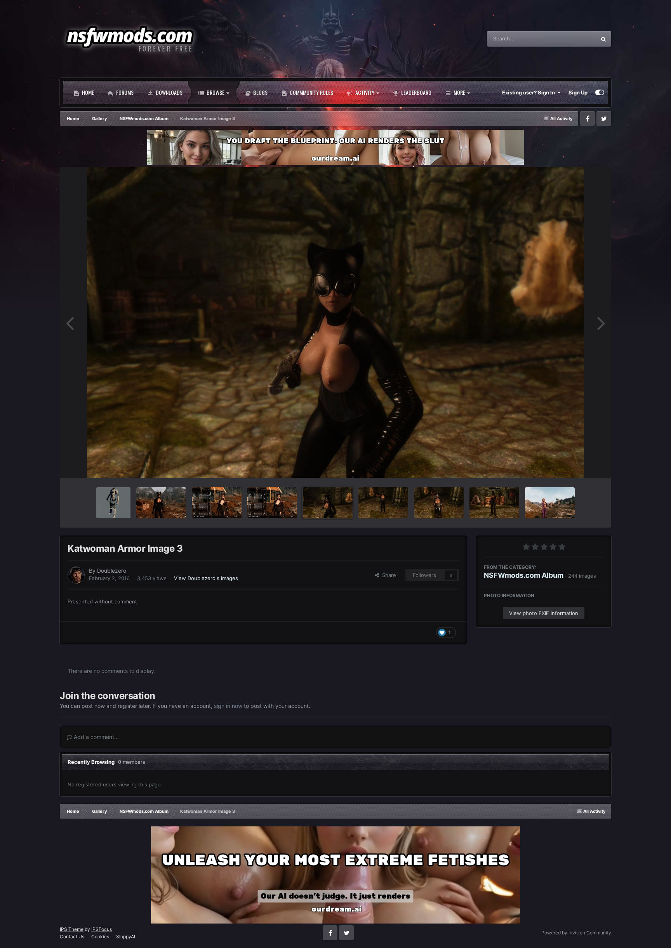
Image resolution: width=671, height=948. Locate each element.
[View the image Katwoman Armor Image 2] (383, 502)
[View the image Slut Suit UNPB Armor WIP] (494, 502)
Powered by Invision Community (576, 933)
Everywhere (572, 39)
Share (387, 575)
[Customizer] (599, 92)
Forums (124, 92)
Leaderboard (415, 92)
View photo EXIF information (543, 613)
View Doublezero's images (206, 578)
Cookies (100, 936)
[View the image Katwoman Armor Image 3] (328, 502)
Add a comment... (95, 737)
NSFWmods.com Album (523, 575)
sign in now (228, 705)
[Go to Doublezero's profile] (76, 575)
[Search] (603, 39)
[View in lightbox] (335, 322)
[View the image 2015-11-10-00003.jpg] (550, 502)
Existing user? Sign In (529, 92)
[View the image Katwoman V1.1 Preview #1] (272, 502)
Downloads (169, 92)
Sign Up (578, 92)
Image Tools (579, 463)
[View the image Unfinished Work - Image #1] (113, 502)
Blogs (260, 92)
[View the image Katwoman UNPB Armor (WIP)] (439, 502)
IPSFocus (101, 929)
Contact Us (72, 936)
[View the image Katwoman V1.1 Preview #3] (161, 502)
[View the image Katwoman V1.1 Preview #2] (217, 502)
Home (87, 92)
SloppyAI (125, 936)
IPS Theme (71, 929)
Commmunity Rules (311, 92)
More (459, 92)
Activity (364, 92)
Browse (214, 92)
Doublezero (111, 570)
